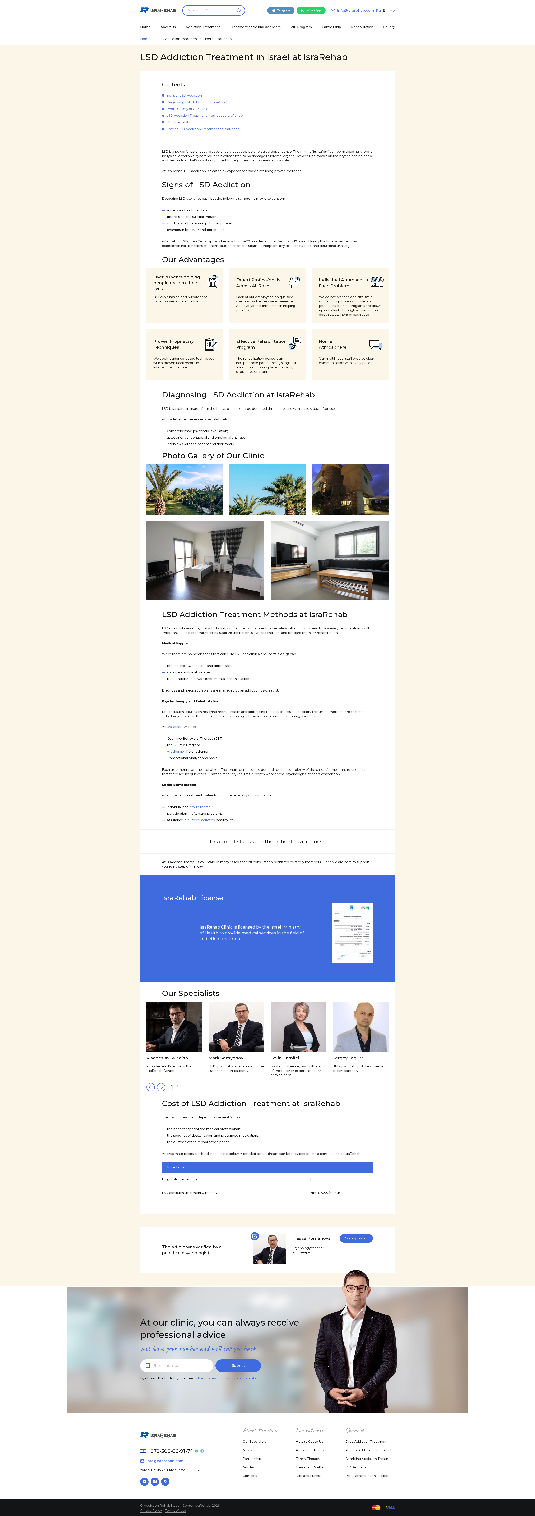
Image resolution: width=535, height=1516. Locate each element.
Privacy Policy (151, 1510)
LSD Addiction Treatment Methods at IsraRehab (205, 115)
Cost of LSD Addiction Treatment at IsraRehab (203, 129)
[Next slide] (150, 1087)
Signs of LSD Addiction (184, 95)
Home (145, 27)
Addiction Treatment (203, 27)
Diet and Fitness (308, 1476)
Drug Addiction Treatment (366, 1441)
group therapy (200, 807)
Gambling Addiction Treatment (370, 1459)
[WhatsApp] (196, 1451)
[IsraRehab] (158, 10)
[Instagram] (165, 1482)
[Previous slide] (161, 1087)
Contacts (250, 1476)
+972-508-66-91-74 (170, 1451)
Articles (248, 1467)
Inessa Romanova (311, 1238)
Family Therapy (308, 1459)
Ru (378, 10)
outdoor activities (201, 820)
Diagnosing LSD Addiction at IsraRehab (197, 102)
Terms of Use (175, 1510)
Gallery (389, 27)
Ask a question (356, 1238)
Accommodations (310, 1450)
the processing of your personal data (227, 1378)
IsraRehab (174, 727)
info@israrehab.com (355, 10)
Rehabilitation (362, 27)
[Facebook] (155, 1482)
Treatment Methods (312, 1467)
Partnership (331, 27)
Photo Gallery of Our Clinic (187, 109)
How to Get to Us (309, 1441)
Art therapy (176, 751)
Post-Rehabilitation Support (367, 1476)
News (247, 1450)
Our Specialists (178, 122)
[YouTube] (144, 1482)
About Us (168, 27)
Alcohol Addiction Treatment (368, 1450)
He (392, 10)
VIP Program (301, 27)
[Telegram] (202, 1451)
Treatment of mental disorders (255, 27)
